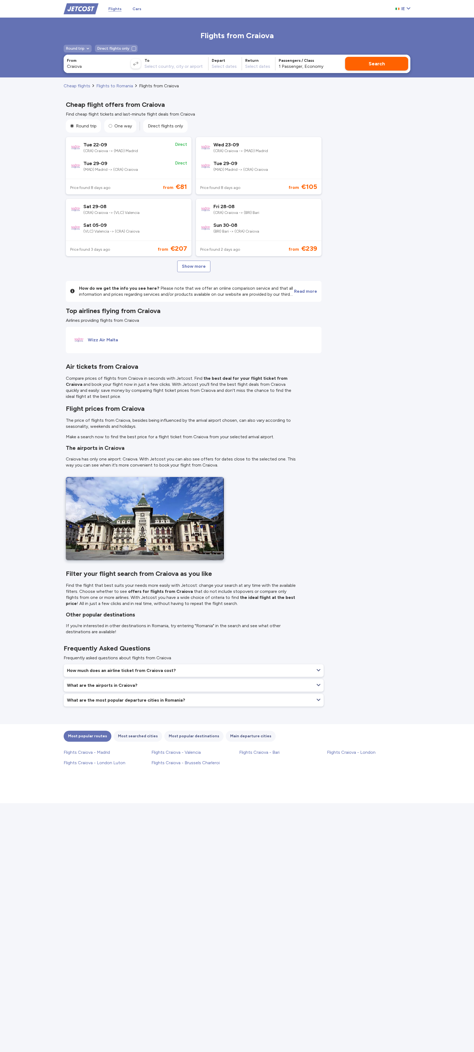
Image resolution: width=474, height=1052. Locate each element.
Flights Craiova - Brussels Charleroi (185, 762)
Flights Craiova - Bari (259, 752)
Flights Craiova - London (351, 752)
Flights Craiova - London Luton (94, 762)
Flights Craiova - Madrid (87, 752)
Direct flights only (165, 126)
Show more (194, 266)
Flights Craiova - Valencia (176, 752)
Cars (136, 9)
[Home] (81, 8)
